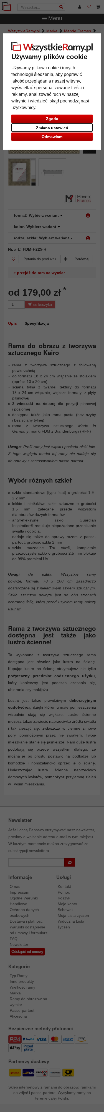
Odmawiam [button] (52, 136)
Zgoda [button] (52, 119)
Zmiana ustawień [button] (52, 128)
